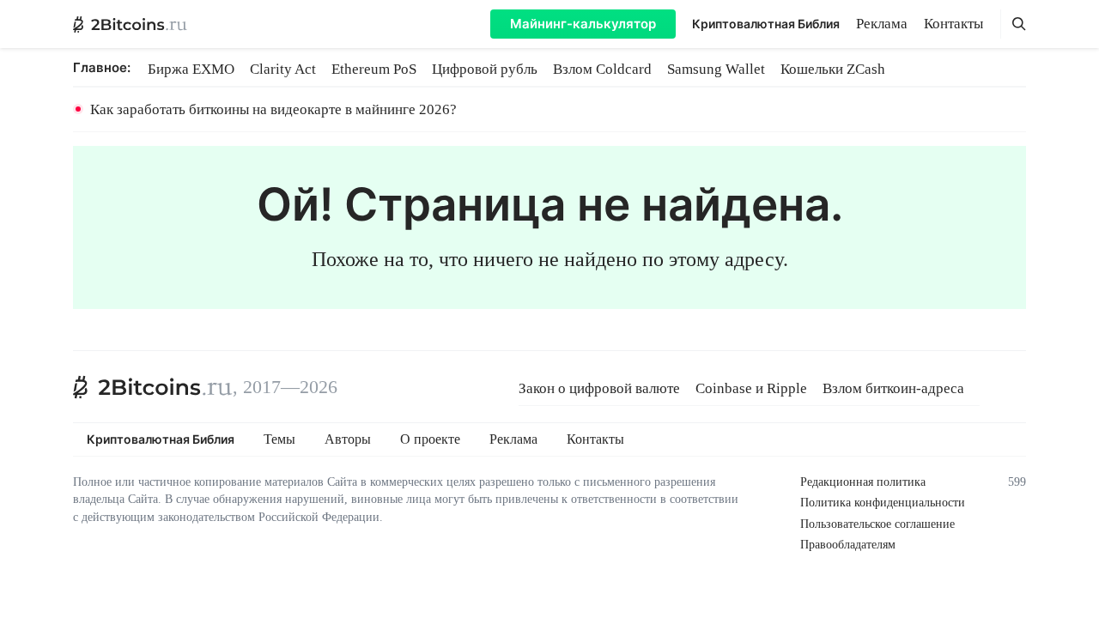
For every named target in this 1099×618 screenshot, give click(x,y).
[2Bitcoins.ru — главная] (130, 24)
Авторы (348, 439)
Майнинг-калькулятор (583, 23)
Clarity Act (283, 69)
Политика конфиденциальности (882, 502)
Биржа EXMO (191, 69)
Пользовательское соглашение (877, 524)
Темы (279, 439)
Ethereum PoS (373, 69)
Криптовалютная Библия (766, 23)
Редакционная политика (863, 482)
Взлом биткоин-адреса (893, 388)
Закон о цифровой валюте (599, 388)
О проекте (430, 439)
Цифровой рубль (484, 69)
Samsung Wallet (716, 69)
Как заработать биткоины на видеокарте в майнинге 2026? (273, 109)
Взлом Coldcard (602, 69)
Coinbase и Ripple (751, 388)
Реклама (882, 23)
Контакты (953, 23)
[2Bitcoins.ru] (153, 387)
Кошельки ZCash (832, 69)
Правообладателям (848, 544)
